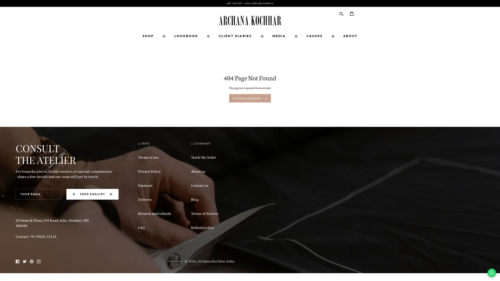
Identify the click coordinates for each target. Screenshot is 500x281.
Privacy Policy (149, 171)
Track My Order (203, 157)
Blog (195, 199)
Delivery (145, 199)
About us (198, 171)
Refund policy (202, 228)
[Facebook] (18, 261)
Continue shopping (247, 98)
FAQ (141, 228)
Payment (145, 185)
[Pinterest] (32, 261)
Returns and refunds (154, 214)
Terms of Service (204, 214)
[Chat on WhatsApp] (492, 273)
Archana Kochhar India (216, 261)
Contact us (199, 185)
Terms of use (148, 157)
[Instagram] (39, 261)
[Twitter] (25, 261)
